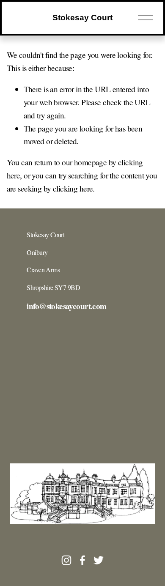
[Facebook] (82, 560)
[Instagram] (66, 560)
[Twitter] (99, 560)
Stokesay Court (82, 17)
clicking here (73, 188)
